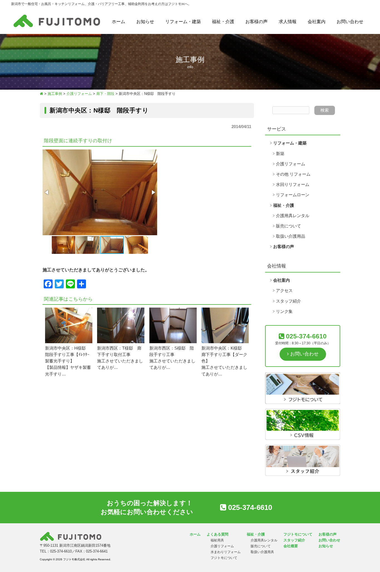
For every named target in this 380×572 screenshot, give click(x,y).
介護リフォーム (290, 164)
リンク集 (284, 311)
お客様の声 (256, 21)
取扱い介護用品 (290, 236)
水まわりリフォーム (226, 552)
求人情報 (288, 21)
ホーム (118, 21)
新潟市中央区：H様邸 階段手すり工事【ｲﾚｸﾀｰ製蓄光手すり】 (67, 354)
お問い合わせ (350, 21)
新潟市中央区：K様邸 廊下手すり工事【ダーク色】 (224, 354)
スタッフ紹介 (288, 301)
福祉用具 (217, 540)
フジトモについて (224, 558)
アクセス (284, 290)
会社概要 (290, 546)
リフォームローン (292, 195)
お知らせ (145, 21)
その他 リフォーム (293, 174)
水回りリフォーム (292, 184)
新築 (280, 153)
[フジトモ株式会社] (57, 27)
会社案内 (316, 21)
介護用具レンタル (292, 215)
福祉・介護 (223, 21)
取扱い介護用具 (262, 552)
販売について (288, 226)
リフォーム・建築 (183, 21)
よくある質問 (217, 534)
